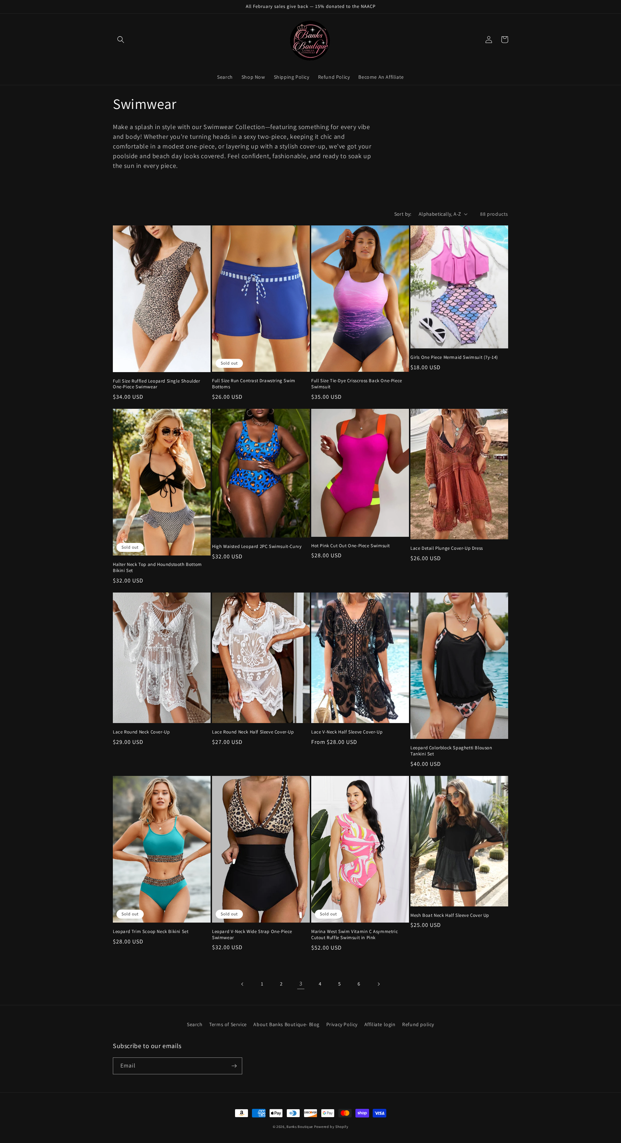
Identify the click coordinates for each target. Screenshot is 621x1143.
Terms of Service (228, 1024)
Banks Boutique (299, 1126)
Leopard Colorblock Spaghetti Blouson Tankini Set (451, 751)
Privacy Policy (342, 1024)
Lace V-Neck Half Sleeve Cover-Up (346, 732)
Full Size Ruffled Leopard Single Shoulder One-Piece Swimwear (156, 384)
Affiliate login (380, 1024)
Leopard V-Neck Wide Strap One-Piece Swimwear (252, 935)
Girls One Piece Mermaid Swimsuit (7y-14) (454, 357)
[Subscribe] (234, 1065)
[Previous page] (242, 984)
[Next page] (378, 984)
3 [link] (301, 983)
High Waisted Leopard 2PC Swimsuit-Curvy (257, 546)
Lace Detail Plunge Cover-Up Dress (446, 548)
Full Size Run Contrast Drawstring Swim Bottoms (253, 384)
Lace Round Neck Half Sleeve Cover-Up (253, 732)
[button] (121, 39)
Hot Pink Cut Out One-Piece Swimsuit (350, 546)
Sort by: (402, 214)
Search (195, 1024)
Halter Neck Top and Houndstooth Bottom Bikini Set (157, 567)
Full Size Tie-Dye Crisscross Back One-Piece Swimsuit (356, 384)
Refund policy (418, 1024)
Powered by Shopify (331, 1126)
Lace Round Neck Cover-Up (141, 732)
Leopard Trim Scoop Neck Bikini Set (150, 931)
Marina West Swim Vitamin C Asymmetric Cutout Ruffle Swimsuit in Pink (354, 935)
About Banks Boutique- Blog (286, 1024)
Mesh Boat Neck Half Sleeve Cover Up (449, 915)
